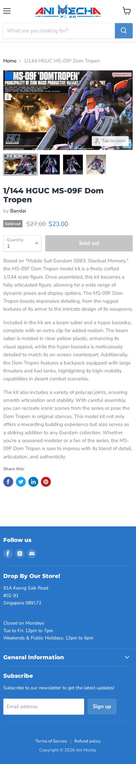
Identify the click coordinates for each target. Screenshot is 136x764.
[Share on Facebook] (8, 482)
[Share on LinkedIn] (33, 482)
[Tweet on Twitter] (21, 482)
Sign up (102, 706)
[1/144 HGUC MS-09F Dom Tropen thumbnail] (20, 164)
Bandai (18, 211)
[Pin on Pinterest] (46, 482)
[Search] (124, 30)
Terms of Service (51, 741)
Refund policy (87, 741)
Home (10, 61)
